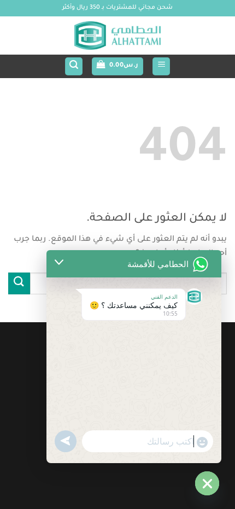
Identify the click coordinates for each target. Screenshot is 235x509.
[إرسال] (19, 283)
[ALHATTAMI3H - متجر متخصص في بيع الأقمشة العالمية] (117, 35)
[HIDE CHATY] (207, 483)
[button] (161, 66)
